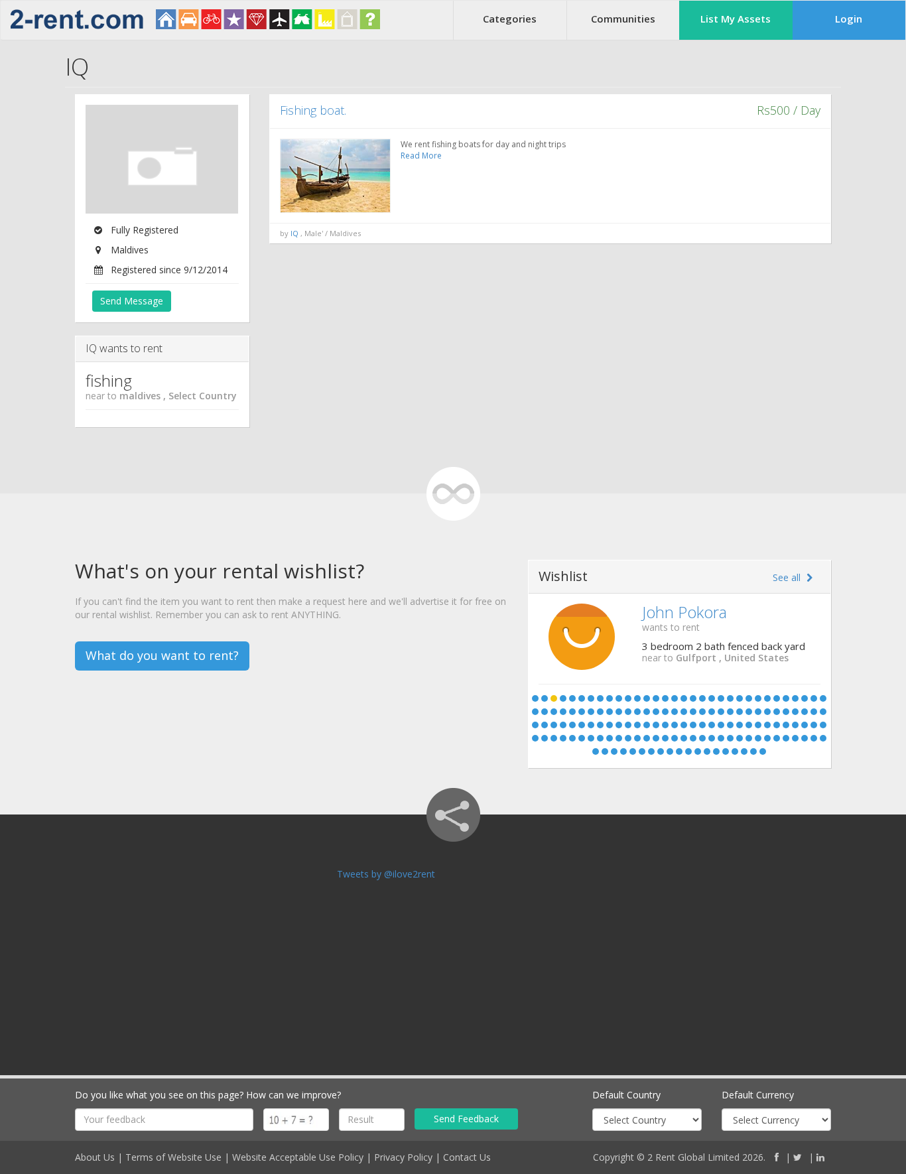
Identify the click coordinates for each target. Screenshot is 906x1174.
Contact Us (467, 1157)
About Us (95, 1157)
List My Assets (735, 18)
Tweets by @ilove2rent (386, 874)
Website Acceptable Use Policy (297, 1157)
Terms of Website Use (173, 1157)
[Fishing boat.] (335, 176)
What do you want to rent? (162, 655)
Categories (510, 18)
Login (848, 18)
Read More (421, 155)
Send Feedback (466, 1118)
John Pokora (684, 612)
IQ (294, 233)
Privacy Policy (403, 1157)
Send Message (131, 300)
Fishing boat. (313, 110)
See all (788, 577)
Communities (623, 18)
